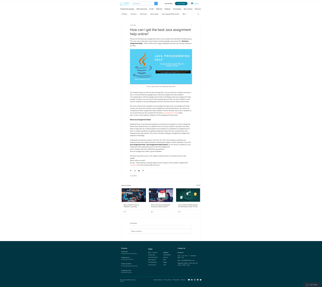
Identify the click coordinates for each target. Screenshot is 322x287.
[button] (127, 9)
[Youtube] (189, 280)
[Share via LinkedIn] (139, 170)
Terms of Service (159, 280)
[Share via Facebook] (131, 170)
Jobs (164, 265)
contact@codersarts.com (188, 260)
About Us (165, 257)
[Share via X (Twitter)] (135, 170)
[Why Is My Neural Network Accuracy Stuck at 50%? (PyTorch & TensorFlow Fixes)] (161, 195)
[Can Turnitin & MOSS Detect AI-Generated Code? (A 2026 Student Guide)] (188, 195)
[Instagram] (195, 280)
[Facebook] (198, 280)
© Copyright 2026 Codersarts (137, 280)
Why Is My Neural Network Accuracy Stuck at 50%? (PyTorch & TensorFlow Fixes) (160, 205)
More (184, 14)
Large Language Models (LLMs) (170, 14)
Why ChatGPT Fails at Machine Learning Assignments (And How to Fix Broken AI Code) (133, 205)
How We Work (168, 3)
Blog (164, 259)
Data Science (143, 14)
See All (198, 185)
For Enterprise (152, 265)
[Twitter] (201, 280)
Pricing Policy (177, 280)
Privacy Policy (168, 280)
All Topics (124, 14)
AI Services (133, 14)
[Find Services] (156, 3)
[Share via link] (143, 170)
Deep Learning (154, 14)
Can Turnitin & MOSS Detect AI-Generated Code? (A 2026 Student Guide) (188, 205)
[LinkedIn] (192, 280)
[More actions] (191, 25)
